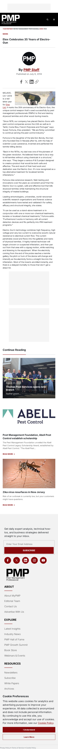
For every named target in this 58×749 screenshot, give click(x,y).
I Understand (29, 730)
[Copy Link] (37, 82)
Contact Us (10, 606)
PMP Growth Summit (16, 644)
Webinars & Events (14, 655)
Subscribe (29, 550)
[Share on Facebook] (21, 82)
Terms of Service (18, 748)
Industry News (12, 634)
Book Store (10, 650)
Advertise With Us (14, 611)
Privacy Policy (5, 748)
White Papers (11, 683)
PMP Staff (31, 70)
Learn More (29, 737)
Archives (9, 688)
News (5, 34)
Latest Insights (12, 628)
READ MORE (8, 454)
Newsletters (10, 672)
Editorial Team (12, 601)
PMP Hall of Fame (14, 639)
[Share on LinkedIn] (32, 82)
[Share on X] (26, 82)
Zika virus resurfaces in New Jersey (24, 492)
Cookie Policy (45, 723)
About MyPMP (12, 595)
